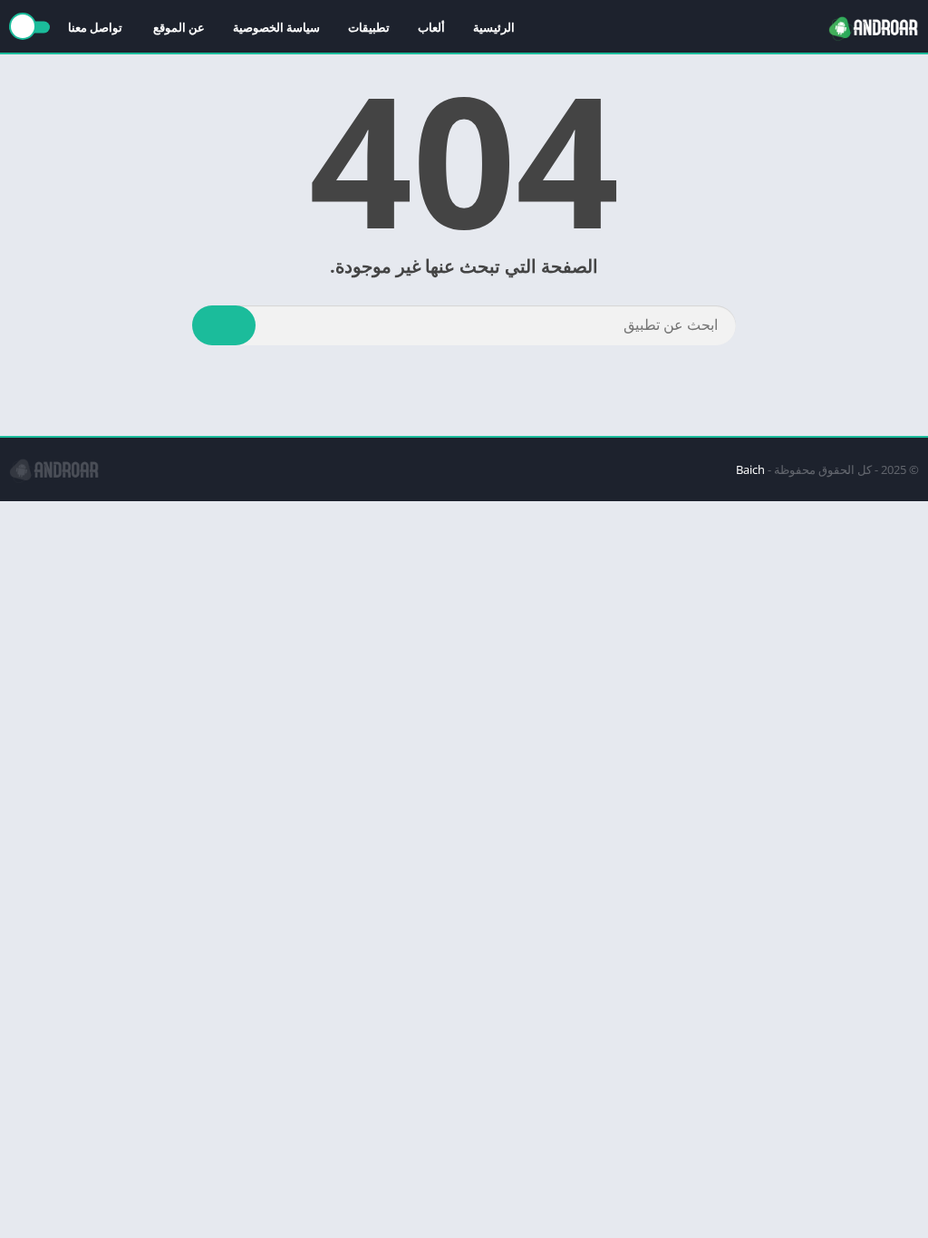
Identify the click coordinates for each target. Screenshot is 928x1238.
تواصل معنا (96, 27)
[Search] (224, 325)
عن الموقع (179, 27)
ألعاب (431, 27)
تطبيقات (369, 27)
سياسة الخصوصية (276, 27)
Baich (750, 469)
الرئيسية (494, 27)
